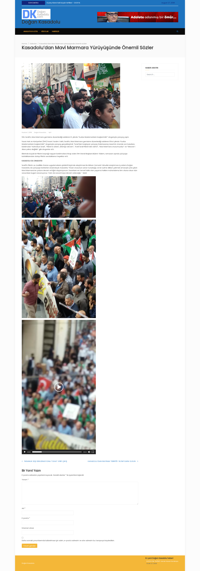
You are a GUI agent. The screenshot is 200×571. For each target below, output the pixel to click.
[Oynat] (25, 452)
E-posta (26, 518)
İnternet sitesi (28, 528)
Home (24, 43)
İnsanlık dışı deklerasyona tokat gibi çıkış (45, 461)
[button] (177, 31)
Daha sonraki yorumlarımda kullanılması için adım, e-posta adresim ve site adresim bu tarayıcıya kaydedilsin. (68, 540)
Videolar (44, 31)
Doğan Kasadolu (41, 22)
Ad (23, 508)
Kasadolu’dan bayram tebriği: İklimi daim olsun (112, 461)
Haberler (55, 31)
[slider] (57, 451)
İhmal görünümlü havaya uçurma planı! (82, 3)
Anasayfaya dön (30, 31)
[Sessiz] (89, 452)
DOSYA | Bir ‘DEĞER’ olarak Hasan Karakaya (162, 561)
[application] (59, 387)
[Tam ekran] (93, 452)
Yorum (25, 479)
